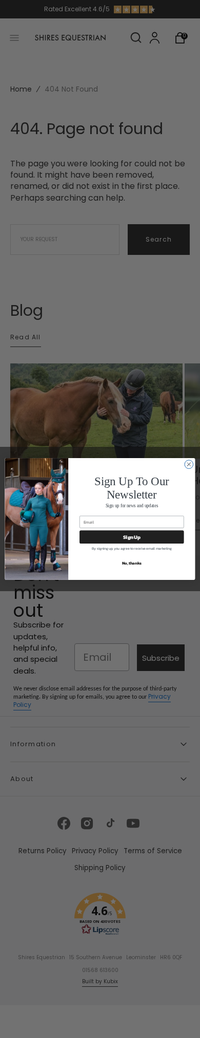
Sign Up (132, 536)
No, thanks (132, 563)
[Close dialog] (189, 464)
